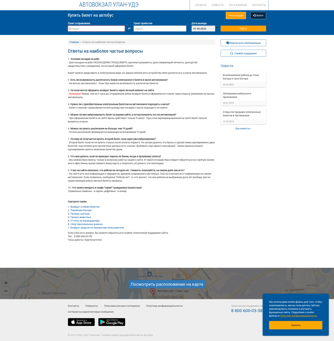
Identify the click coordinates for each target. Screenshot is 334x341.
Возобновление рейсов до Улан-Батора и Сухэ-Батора (241, 76)
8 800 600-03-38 (247, 310)
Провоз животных (80, 217)
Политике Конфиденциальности (298, 315)
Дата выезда (199, 23)
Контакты (259, 5)
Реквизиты (91, 305)
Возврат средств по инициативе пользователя (97, 227)
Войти (259, 15)
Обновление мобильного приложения (237, 95)
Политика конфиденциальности (164, 305)
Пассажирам (238, 5)
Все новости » (243, 128)
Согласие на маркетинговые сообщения (91, 311)
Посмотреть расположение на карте (167, 284)
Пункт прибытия (143, 23)
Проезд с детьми (80, 213)
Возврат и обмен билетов (85, 206)
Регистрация (236, 15)
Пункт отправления (79, 23)
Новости (218, 5)
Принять (296, 325)
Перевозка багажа (81, 210)
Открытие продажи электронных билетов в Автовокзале (242, 113)
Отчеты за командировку (85, 220)
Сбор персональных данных (86, 224)
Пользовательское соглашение (122, 305)
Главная (200, 5)
